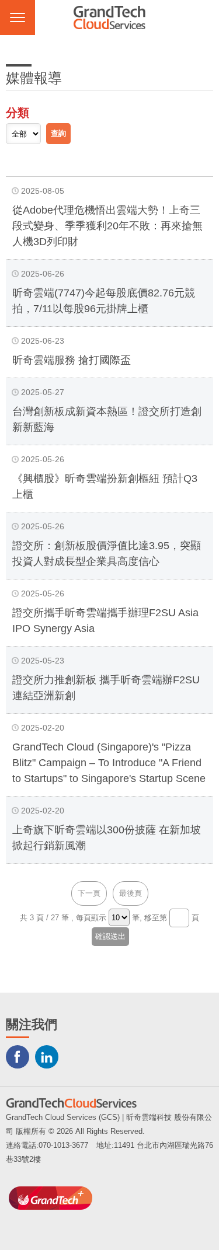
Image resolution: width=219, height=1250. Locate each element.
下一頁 (89, 893)
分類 (17, 112)
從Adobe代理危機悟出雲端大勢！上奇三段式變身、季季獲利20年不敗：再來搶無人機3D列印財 (107, 225)
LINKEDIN (46, 1057)
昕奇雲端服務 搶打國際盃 (71, 360)
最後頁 (130, 893)
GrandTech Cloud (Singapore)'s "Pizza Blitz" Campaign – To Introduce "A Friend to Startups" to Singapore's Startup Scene (109, 762)
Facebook (17, 1057)
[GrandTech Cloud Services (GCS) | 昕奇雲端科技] (109, 17)
